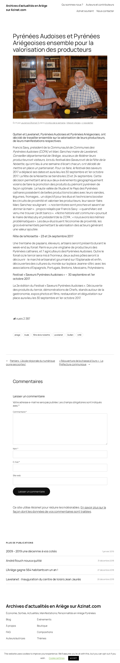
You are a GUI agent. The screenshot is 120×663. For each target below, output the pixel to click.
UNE (79, 334)
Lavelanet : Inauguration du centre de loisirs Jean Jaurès (43, 579)
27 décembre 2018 (105, 570)
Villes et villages (73, 122)
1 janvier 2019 (108, 551)
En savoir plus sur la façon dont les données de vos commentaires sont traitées (59, 509)
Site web (17, 475)
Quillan (70, 334)
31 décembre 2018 (106, 560)
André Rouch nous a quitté (24, 560)
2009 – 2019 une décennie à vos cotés (31, 551)
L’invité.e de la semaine (55, 122)
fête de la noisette (41, 334)
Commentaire (20, 411)
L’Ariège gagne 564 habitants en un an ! (32, 570)
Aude (26, 334)
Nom (15, 448)
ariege (17, 334)
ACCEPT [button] (73, 658)
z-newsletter (87, 122)
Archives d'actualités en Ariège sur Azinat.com (53, 606)
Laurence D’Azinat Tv (30, 122)
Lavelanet (58, 334)
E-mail (16, 462)
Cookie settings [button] (57, 658)
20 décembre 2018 (105, 579)
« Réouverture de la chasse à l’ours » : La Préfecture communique (81, 362)
